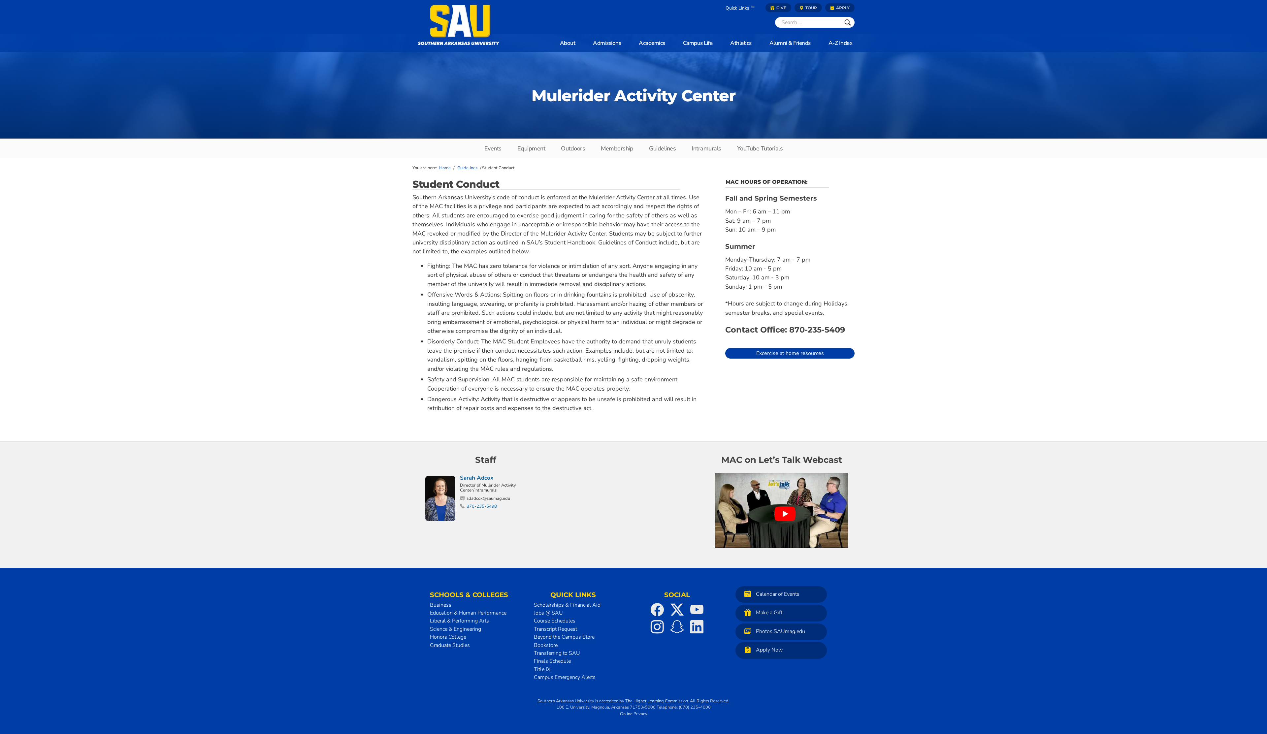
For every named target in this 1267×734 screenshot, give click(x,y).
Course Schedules (554, 620)
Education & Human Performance (468, 613)
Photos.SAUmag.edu (780, 631)
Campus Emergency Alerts (565, 677)
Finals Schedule (552, 661)
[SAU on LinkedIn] (697, 626)
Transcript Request (555, 629)
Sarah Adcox (476, 478)
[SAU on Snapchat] (677, 626)
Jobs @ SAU (548, 613)
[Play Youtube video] (784, 513)
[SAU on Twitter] (677, 609)
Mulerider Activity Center (633, 95)
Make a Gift (769, 612)
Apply (842, 7)
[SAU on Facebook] (657, 609)
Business (440, 605)
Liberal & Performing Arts (459, 620)
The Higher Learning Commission (656, 701)
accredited (608, 701)
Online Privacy (633, 714)
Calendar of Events (777, 594)
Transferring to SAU (557, 653)
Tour (810, 7)
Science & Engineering (455, 629)
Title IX (542, 669)
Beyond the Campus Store (564, 637)
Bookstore (546, 645)
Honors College (448, 637)
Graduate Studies (450, 645)
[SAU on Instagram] (657, 626)
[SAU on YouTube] (697, 609)
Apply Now (769, 650)
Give (780, 7)
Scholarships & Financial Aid (567, 605)
